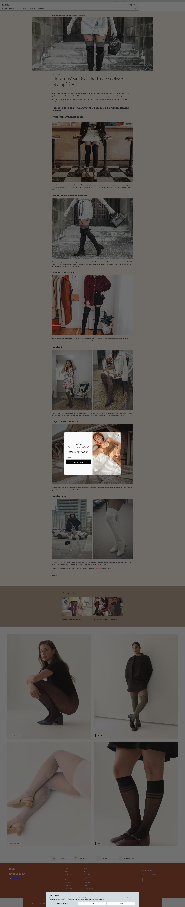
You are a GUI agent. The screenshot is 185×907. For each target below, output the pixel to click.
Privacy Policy (101, 899)
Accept (92, 903)
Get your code (78, 462)
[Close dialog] (119, 434)
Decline (121, 903)
